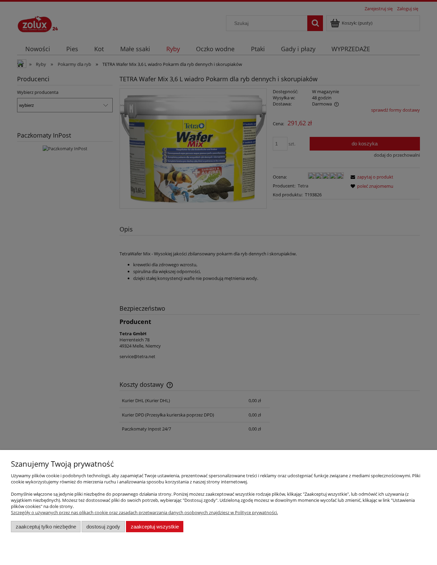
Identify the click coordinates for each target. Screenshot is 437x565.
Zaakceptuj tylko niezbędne (46, 526)
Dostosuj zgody (103, 526)
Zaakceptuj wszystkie (155, 526)
